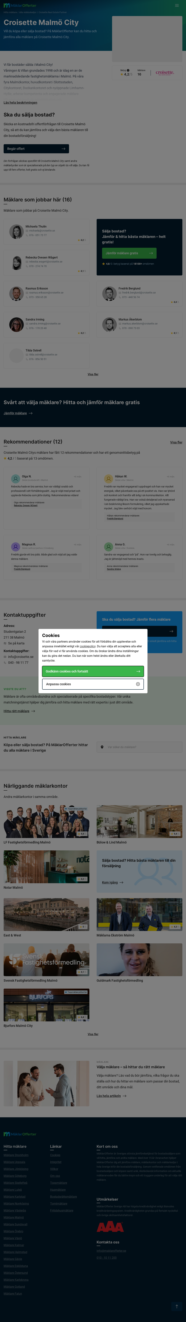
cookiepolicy (88, 646)
